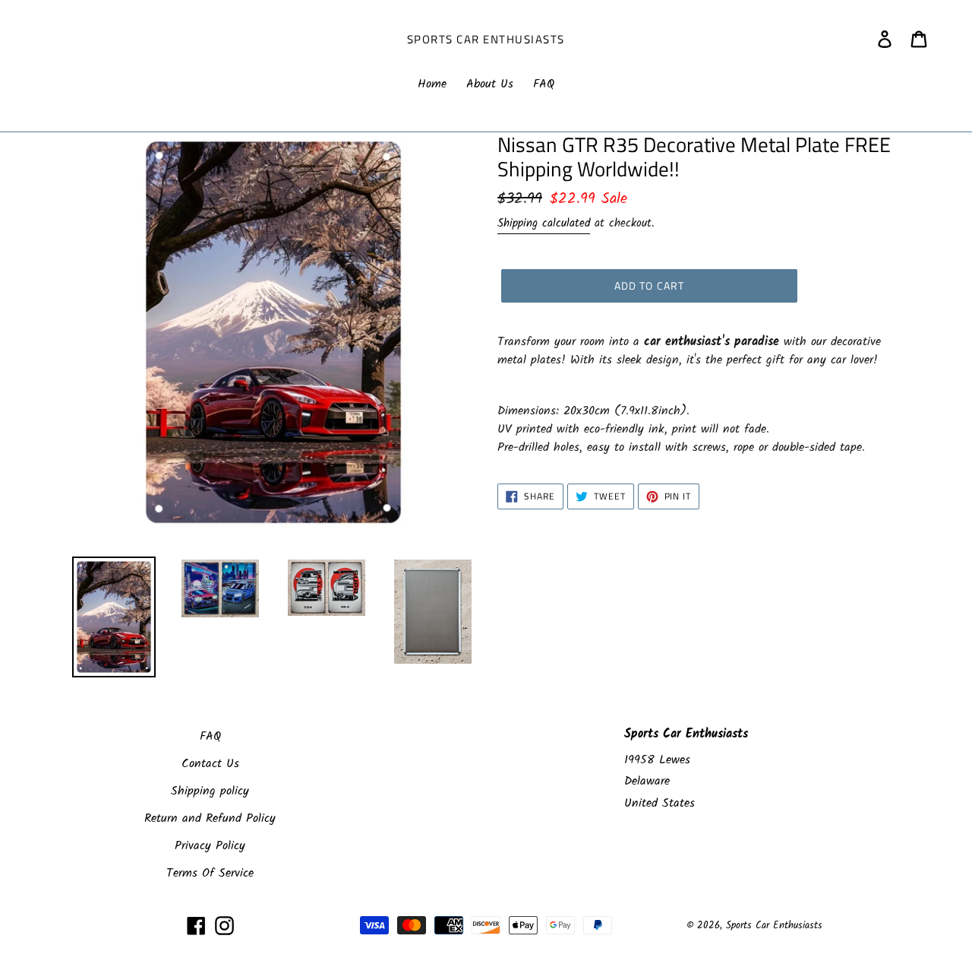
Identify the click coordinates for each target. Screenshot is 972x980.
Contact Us (210, 763)
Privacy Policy (210, 845)
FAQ (210, 736)
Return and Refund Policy (210, 818)
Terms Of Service (210, 873)
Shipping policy (210, 791)
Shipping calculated (543, 223)
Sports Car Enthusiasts (486, 39)
